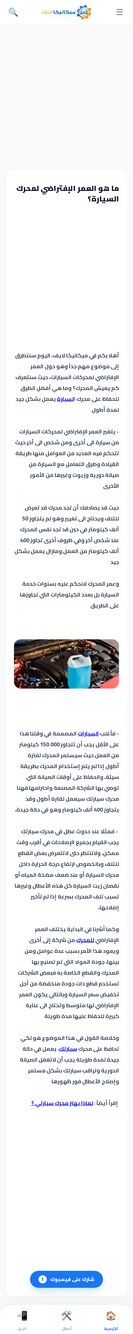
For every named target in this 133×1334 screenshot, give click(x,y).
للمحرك (85, 940)
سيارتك (68, 1049)
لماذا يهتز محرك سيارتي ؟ (61, 1103)
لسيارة (65, 399)
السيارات (88, 733)
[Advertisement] (66, 96)
